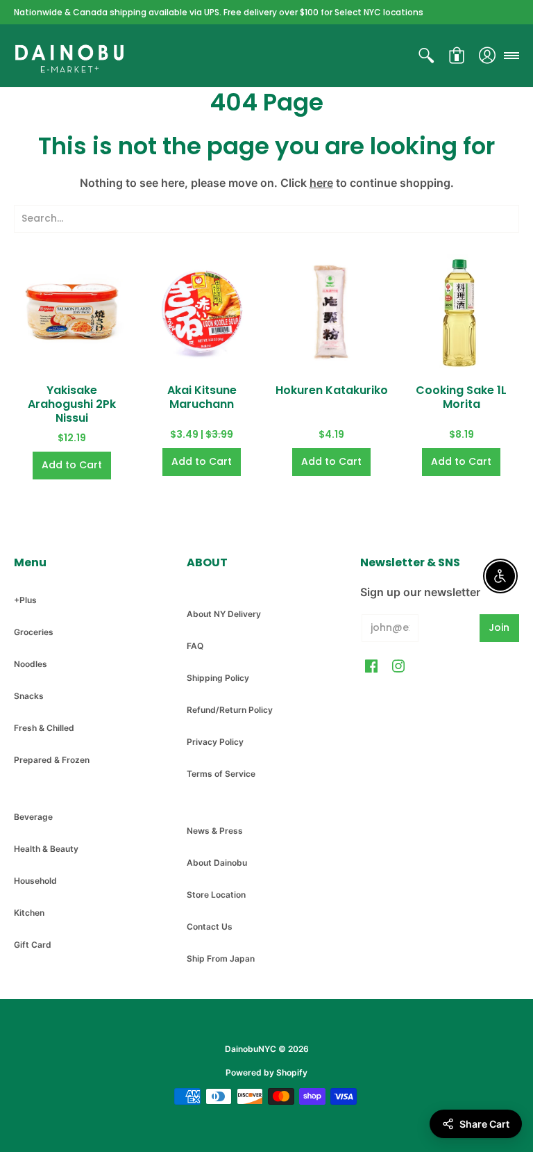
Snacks (29, 696)
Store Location (216, 894)
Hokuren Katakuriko (332, 390)
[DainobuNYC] (69, 55)
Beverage (33, 817)
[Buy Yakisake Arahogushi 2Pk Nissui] (72, 312)
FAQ (195, 646)
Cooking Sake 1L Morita (461, 397)
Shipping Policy (218, 678)
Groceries (33, 632)
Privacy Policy (215, 742)
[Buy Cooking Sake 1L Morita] (461, 312)
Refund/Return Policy (230, 710)
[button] (426, 55)
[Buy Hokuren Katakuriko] (331, 312)
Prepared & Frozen (52, 760)
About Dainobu (217, 862)
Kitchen (29, 912)
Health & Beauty (46, 849)
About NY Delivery (224, 614)
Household (35, 880)
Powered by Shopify (266, 1072)
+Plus (25, 600)
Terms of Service (221, 773)
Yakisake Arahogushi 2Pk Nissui (72, 404)
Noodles (30, 664)
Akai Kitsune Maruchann (202, 397)
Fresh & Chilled (44, 728)
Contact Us (209, 926)
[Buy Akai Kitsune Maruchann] (202, 312)
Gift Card (32, 944)
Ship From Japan (221, 958)
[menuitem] (426, 55)
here (321, 183)
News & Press (215, 830)
